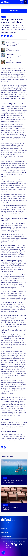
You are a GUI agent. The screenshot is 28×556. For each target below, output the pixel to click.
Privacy (11, 541)
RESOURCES (4, 532)
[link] (14, 521)
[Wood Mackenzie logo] (5, 2)
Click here (4, 434)
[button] (21, 2)
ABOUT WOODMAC (6, 536)
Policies (16, 541)
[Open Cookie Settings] (3, 553)
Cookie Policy (22, 541)
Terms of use (6, 541)
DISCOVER (4, 528)
